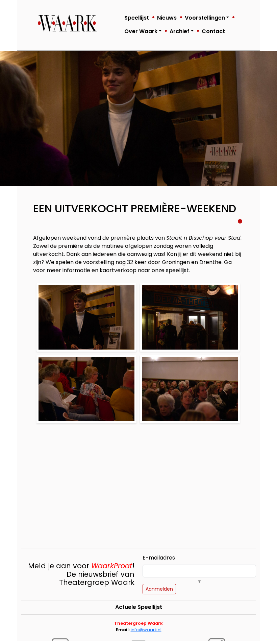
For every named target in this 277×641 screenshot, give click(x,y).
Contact (213, 31)
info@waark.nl (146, 630)
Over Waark (140, 31)
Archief (180, 31)
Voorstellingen (205, 18)
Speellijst (136, 18)
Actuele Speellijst (138, 607)
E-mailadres (159, 558)
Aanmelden (159, 589)
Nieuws (167, 18)
